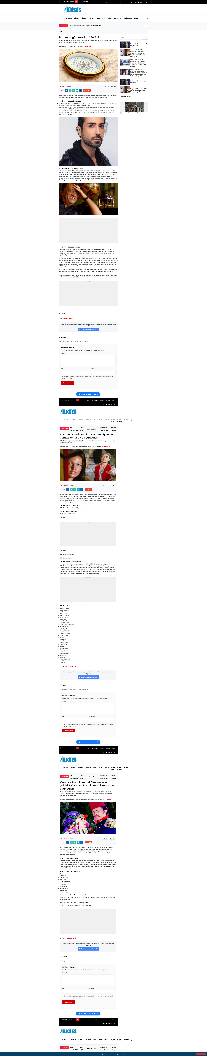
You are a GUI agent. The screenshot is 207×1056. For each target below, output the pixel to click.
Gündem (76, 18)
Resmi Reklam (127, 18)
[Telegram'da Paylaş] (77, 90)
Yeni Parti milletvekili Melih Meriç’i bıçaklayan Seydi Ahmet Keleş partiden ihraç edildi (104, 429)
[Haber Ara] (147, 18)
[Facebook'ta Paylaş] (66, 90)
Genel (70, 32)
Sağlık (110, 18)
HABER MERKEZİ (86, 46)
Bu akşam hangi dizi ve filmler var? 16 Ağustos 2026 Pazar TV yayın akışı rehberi (138, 64)
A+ (112, 86)
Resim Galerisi (112, 2)
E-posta (92, 369)
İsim (62, 369)
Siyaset (84, 18)
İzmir (103, 18)
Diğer (136, 18)
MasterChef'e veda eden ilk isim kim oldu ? (138, 44)
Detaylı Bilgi (124, 1054)
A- (108, 86)
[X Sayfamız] (135, 2)
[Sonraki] (147, 25)
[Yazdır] (115, 86)
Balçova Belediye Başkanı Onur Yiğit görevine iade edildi (86, 26)
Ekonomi (91, 18)
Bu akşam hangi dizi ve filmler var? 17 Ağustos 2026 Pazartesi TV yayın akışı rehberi (138, 54)
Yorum (63, 353)
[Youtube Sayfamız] (146, 2)
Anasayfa (105, 2)
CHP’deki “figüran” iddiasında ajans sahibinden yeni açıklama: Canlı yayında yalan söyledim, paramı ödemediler (92, 429)
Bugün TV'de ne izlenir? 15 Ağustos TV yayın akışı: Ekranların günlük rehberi (138, 90)
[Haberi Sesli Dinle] (105, 86)
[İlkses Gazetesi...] (73, 9)
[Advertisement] (119, 10)
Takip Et (88, 90)
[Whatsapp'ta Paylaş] (73, 90)
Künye (130, 2)
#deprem (64, 313)
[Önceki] (145, 25)
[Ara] (145, 38)
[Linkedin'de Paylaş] (80, 90)
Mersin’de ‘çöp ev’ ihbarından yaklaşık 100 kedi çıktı (114, 429)
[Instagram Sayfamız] (141, 2)
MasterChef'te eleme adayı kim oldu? (138, 81)
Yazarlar (126, 2)
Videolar (120, 2)
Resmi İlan (117, 18)
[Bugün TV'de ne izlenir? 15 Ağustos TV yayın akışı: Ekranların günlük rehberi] (125, 89)
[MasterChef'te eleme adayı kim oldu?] (125, 82)
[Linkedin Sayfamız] (143, 2)
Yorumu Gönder (67, 382)
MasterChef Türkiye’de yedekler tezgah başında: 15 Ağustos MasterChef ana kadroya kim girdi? (139, 73)
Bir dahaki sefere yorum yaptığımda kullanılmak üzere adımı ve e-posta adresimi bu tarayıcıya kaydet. (87, 377)
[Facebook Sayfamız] (138, 2)
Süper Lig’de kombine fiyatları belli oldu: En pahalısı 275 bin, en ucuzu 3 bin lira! (74, 429)
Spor (98, 18)
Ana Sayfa (64, 32)
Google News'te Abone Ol (89, 329)
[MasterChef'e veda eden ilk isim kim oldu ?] (125, 45)
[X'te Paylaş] (70, 90)
